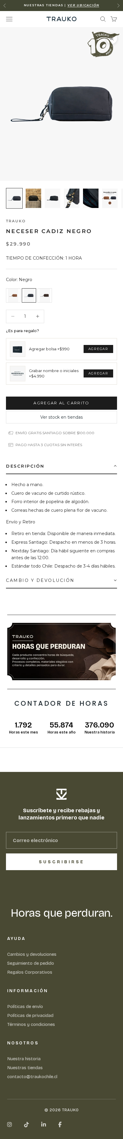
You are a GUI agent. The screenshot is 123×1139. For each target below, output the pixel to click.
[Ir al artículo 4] (71, 198)
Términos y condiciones (31, 1024)
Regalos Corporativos (29, 972)
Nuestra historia (24, 1058)
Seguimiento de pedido (30, 963)
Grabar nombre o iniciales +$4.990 (54, 373)
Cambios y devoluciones (31, 954)
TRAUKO (16, 221)
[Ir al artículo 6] (110, 198)
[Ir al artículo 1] (14, 198)
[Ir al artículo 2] (33, 198)
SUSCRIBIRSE (61, 861)
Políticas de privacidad (30, 1015)
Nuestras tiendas (25, 1067)
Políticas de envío (25, 1006)
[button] (61, 466)
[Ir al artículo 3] (52, 198)
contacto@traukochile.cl (32, 1076)
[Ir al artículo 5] (90, 198)
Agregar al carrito (61, 402)
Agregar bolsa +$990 (49, 348)
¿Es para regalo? (22, 330)
